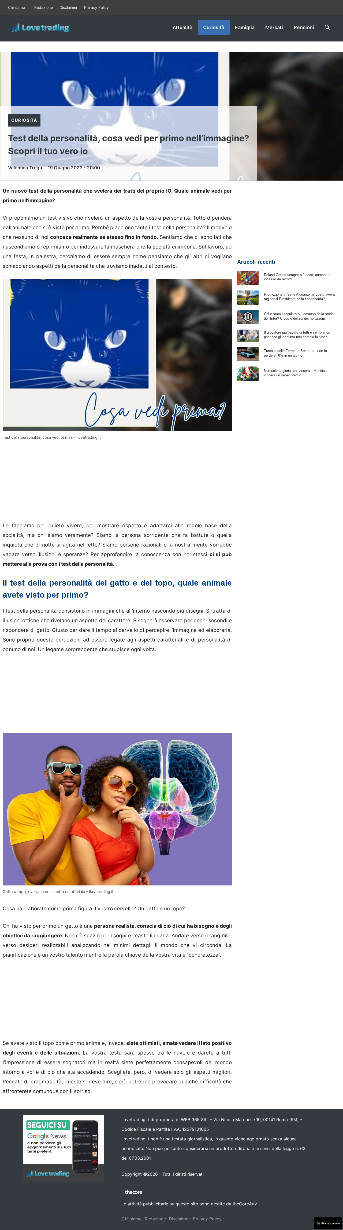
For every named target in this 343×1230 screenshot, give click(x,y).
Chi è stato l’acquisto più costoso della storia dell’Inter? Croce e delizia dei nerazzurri (299, 316)
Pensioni (304, 27)
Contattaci (219, 1174)
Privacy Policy (96, 7)
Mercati (274, 27)
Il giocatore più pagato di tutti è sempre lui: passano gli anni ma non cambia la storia (297, 334)
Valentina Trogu (25, 167)
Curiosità (213, 27)
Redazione (43, 7)
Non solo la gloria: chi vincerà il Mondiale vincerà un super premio (295, 373)
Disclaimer (68, 7)
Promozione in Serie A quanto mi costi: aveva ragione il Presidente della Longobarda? (299, 296)
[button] (327, 27)
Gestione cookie (328, 1223)
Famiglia (245, 27)
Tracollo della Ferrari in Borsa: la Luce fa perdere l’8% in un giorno (295, 353)
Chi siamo (16, 7)
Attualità (182, 27)
